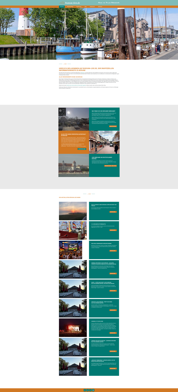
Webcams (82, 72)
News (86, 6)
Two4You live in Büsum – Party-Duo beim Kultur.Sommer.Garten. (101, 302)
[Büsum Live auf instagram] (87, 390)
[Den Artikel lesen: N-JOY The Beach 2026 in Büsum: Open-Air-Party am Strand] (86, 211)
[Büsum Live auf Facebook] (85, 390)
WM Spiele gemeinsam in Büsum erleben (101, 243)
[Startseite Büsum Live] (69, 3)
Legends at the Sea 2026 (97, 321)
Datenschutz (92, 6)
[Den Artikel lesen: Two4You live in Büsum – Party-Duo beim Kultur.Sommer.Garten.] (86, 308)
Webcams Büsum (70, 6)
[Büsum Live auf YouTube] (93, 390)
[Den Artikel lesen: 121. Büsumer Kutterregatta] (86, 230)
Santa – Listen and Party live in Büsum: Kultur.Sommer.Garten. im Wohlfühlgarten (102, 283)
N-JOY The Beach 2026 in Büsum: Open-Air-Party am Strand (103, 205)
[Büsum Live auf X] (90, 390)
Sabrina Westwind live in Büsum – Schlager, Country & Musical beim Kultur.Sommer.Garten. (103, 263)
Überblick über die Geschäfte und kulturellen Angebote (76, 85)
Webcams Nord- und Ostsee (110, 165)
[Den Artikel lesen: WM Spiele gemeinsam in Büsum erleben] (86, 250)
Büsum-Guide (78, 6)
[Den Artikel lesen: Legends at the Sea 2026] (86, 327)
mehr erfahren (113, 126)
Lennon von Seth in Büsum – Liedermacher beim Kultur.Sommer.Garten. (103, 341)
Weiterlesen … (113, 212)
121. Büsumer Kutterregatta (98, 224)
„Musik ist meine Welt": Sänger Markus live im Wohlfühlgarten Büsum (103, 361)
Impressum (100, 6)
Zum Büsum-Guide (82, 148)
